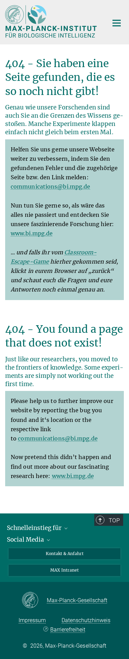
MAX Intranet (64, 570)
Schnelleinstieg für (35, 527)
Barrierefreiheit (67, 629)
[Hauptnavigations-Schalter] (116, 23)
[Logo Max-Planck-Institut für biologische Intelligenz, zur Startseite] (51, 21)
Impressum (32, 620)
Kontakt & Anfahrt (65, 553)
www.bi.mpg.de (32, 233)
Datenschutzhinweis (86, 620)
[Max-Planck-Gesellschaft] (34, 600)
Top (114, 520)
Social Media (26, 539)
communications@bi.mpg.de (50, 186)
